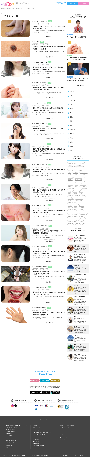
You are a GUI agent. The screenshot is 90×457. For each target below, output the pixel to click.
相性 (70, 214)
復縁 (81, 198)
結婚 (70, 216)
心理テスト (71, 200)
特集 (71, 142)
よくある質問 (9, 435)
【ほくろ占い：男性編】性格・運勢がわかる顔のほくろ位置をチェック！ (48, 191)
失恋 (71, 108)
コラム (72, 96)
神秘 (71, 146)
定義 (71, 117)
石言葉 (75, 214)
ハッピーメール (79, 179)
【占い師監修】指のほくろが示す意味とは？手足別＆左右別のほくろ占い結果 (48, 89)
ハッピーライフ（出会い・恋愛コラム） (42, 448)
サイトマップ (63, 439)
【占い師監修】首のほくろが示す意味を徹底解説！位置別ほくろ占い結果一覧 (48, 68)
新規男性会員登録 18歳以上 (12, 443)
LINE (70, 163)
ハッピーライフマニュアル (49, 419)
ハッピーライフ (19, 8)
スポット (70, 174)
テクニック (78, 174)
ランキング (83, 186)
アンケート (73, 92)
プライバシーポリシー (38, 427)
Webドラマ (82, 163)
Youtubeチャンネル (79, 165)
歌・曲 (70, 207)
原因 (70, 193)
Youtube (70, 165)
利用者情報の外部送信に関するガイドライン (43, 432)
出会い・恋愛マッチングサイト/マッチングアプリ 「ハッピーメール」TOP (17, 426)
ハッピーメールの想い (11, 431)
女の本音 (76, 195)
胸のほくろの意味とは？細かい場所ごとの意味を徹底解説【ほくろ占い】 (48, 48)
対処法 (75, 198)
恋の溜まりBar (79, 200)
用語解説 (81, 209)
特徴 (71, 138)
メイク (78, 184)
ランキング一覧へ (77, 85)
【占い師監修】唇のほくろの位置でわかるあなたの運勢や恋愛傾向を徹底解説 (48, 293)
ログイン (55, 380)
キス (70, 172)
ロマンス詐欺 (71, 188)
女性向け (42, 208)
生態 (75, 209)
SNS (75, 163)
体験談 (84, 188)
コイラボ (76, 172)
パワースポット (72, 181)
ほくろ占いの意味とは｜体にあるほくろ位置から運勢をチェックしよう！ (48, 170)
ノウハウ (42, 146)
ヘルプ (7, 447)
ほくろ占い (36, 44)
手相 (80, 202)
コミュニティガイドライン (39, 434)
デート (85, 174)
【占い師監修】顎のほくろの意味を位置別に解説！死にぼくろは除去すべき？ (48, 109)
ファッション (81, 181)
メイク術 (84, 184)
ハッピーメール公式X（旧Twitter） (67, 425)
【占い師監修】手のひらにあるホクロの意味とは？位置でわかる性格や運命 (48, 314)
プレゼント (71, 184)
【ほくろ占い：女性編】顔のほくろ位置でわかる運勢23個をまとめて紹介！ (48, 211)
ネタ (82, 177)
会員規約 (35, 425)
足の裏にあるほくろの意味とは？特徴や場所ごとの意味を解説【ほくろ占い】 (48, 27)
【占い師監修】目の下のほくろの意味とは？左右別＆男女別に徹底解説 (48, 129)
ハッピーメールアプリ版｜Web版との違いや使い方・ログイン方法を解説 (77, 79)
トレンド (72, 100)
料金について (9, 433)
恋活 (71, 125)
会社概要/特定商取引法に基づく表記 (41, 430)
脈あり (82, 216)
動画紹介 (77, 191)
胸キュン (76, 216)
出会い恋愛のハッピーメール (7, 8)
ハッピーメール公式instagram (66, 427)
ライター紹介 (61, 419)
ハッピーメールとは (10, 429)
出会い (70, 34)
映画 (82, 205)
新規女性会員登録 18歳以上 (12, 440)
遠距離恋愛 (71, 223)
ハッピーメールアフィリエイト (66, 435)
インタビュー (71, 170)
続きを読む (49, 36)
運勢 (47, 44)
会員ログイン (9, 445)
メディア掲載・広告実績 (38, 445)
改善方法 (70, 205)
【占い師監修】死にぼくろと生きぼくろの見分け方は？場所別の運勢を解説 (48, 150)
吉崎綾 (75, 193)
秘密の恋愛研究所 (84, 214)
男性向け (42, 187)
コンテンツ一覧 (63, 437)
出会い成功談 (36, 441)
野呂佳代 (78, 223)
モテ (77, 186)
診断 (50, 21)
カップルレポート (37, 439)
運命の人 (81, 221)
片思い (72, 134)
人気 (78, 188)
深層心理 (72, 129)
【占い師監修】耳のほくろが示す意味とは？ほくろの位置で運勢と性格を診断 (48, 252)
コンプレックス (84, 172)
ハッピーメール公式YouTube (66, 430)
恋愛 (71, 121)
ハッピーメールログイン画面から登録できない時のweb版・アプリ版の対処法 (77, 37)
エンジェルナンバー (81, 170)
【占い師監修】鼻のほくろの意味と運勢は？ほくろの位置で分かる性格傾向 (48, 232)
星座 (77, 205)
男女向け (42, 44)
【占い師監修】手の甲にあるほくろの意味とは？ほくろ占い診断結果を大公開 (48, 273)
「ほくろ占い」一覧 (29, 8)
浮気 (76, 207)
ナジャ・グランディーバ (73, 177)
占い (83, 191)
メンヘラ (70, 186)
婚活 (71, 113)
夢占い (82, 193)
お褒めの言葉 (36, 443)
